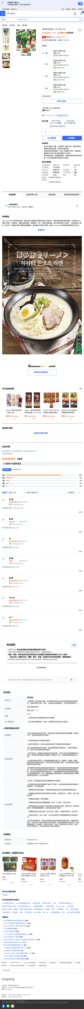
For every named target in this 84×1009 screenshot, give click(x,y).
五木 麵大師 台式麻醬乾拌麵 (12, 950)
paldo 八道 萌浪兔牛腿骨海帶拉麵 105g (15, 923)
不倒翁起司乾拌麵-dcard (65, 903)
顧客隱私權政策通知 (66, 962)
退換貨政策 (42, 962)
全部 (3, 19)
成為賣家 (80, 9)
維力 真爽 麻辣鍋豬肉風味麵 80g (13, 945)
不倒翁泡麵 (28, 912)
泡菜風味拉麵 (36, 903)
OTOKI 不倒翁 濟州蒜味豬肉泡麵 (13, 956)
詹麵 (21, 912)
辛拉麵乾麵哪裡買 (38, 906)
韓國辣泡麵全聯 (38, 909)
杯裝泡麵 (4, 895)
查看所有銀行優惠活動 (57, 126)
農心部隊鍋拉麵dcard (24, 906)
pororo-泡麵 (37, 912)
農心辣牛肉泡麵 (6, 909)
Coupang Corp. (56, 115)
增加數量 (50, 133)
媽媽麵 (16, 909)
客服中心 (74, 9)
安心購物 (77, 962)
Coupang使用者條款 (30, 962)
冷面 (67, 909)
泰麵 (53, 909)
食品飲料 (12, 25)
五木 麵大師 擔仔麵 (9, 931)
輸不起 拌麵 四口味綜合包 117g (13, 942)
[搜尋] (80, 19)
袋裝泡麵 (24, 25)
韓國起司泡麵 (46, 903)
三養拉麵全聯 (6, 912)
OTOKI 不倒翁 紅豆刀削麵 (11, 937)
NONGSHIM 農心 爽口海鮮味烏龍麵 (14, 959)
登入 (63, 9)
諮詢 (74, 645)
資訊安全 (4, 965)
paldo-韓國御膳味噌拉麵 (23, 903)
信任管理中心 (53, 962)
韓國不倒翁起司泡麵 (26, 909)
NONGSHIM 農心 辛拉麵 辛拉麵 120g (15, 926)
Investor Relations (15, 962)
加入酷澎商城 (32, 965)
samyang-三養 (60, 906)
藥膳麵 (47, 909)
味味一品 (45, 912)
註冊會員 (68, 9)
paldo (54, 903)
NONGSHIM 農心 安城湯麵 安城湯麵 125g (16, 934)
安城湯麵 (15, 912)
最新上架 (12, 493)
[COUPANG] (8, 980)
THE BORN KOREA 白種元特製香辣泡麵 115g (17, 953)
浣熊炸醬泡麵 (74, 909)
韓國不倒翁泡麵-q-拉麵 (9, 906)
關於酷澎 (4, 962)
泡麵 (18, 25)
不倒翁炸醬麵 (49, 906)
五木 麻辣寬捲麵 (8, 929)
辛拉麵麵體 (60, 909)
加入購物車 (51, 138)
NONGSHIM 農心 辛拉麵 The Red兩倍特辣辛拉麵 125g (20, 939)
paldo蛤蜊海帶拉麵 (7, 903)
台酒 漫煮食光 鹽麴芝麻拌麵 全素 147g (15, 948)
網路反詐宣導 (43, 965)
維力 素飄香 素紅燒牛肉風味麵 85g (14, 920)
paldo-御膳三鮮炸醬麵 (73, 912)
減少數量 (50, 131)
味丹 (63, 912)
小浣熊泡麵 (70, 906)
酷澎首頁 (4, 25)
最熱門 (4, 493)
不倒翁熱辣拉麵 (55, 912)
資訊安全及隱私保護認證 (17, 965)
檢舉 (71, 680)
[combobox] (74, 492)
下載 (80, 3)
